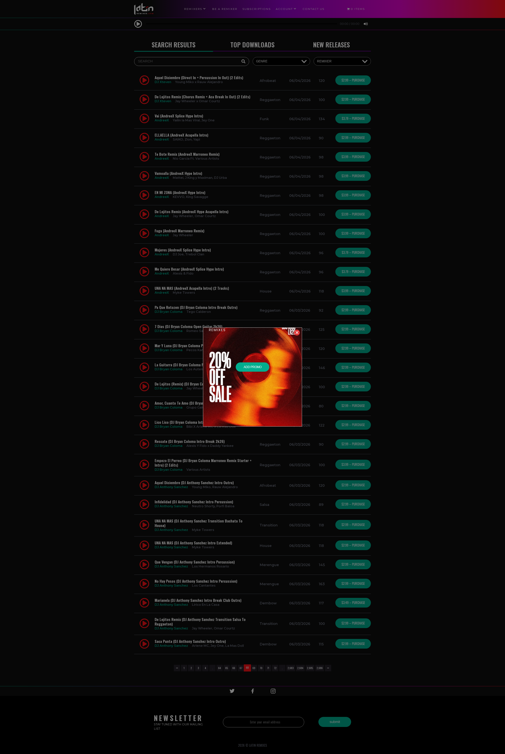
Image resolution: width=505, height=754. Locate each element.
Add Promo (252, 367)
